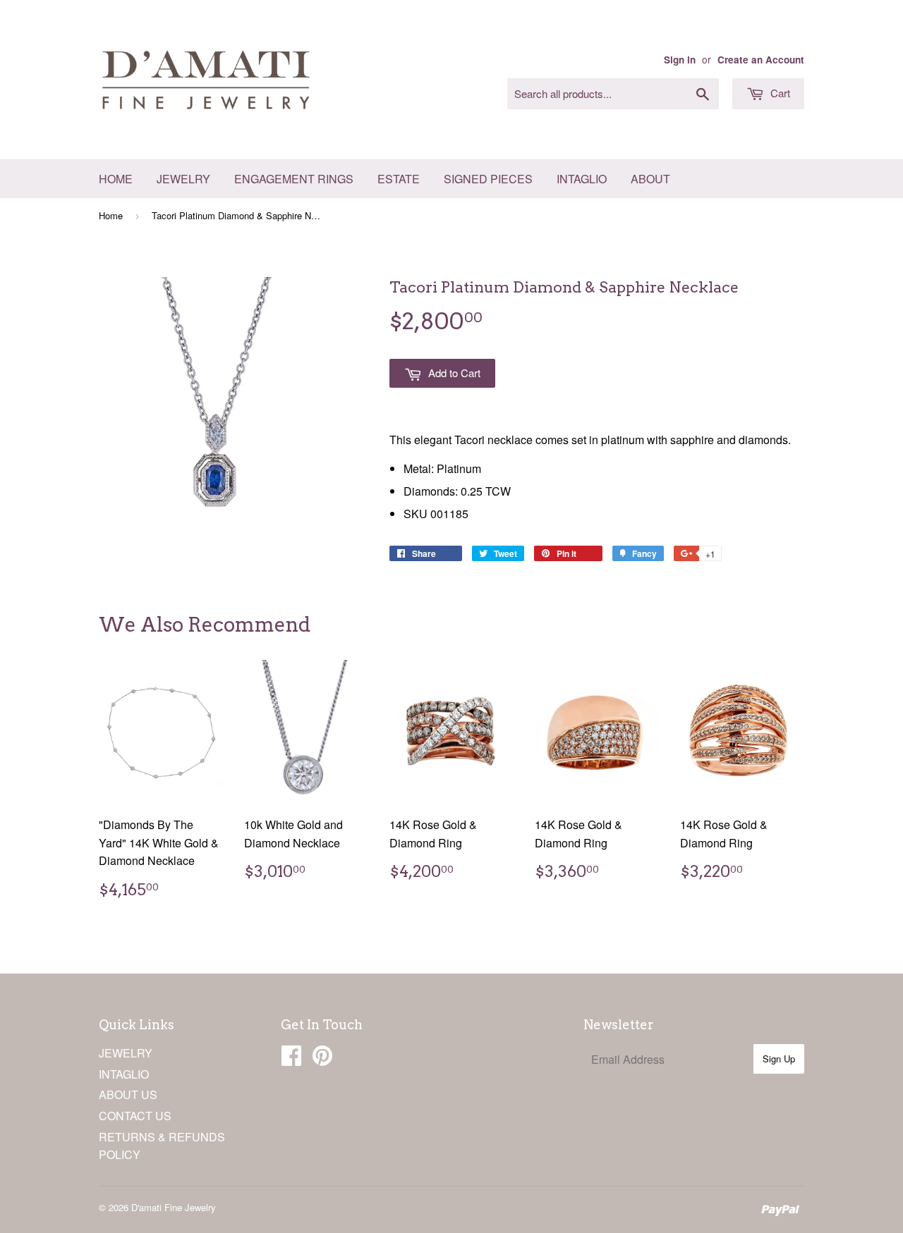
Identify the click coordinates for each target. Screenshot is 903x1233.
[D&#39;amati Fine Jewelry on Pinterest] (322, 1059)
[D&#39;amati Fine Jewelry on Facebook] (291, 1059)
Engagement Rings (293, 179)
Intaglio (582, 179)
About (650, 179)
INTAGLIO (124, 1074)
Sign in (680, 59)
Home (116, 179)
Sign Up (779, 1058)
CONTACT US (135, 1116)
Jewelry (183, 179)
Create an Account (760, 59)
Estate (398, 179)
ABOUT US (128, 1094)
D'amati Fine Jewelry (173, 1207)
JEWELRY (125, 1053)
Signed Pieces (488, 179)
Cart (779, 92)
